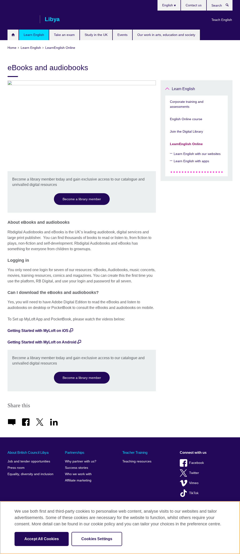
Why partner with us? (80, 461)
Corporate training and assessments (186, 104)
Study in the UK (96, 35)
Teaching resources (136, 461)
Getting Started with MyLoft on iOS (38, 331)
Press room (16, 467)
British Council (21, 19)
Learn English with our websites (197, 154)
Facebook (196, 463)
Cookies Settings (96, 539)
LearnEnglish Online (186, 144)
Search (229, 6)
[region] (120, 527)
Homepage (13, 35)
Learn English (34, 35)
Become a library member (82, 199)
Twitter (194, 473)
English (168, 5)
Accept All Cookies (41, 539)
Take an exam (64, 35)
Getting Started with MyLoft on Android (42, 342)
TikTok (194, 493)
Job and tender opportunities (29, 461)
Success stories (76, 467)
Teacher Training (134, 452)
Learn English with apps (191, 161)
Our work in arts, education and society (166, 35)
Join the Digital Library (186, 131)
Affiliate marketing (78, 480)
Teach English (221, 20)
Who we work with (78, 474)
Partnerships (74, 452)
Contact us (194, 5)
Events (122, 35)
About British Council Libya (28, 452)
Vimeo (194, 483)
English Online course (186, 119)
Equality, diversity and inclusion (30, 474)
